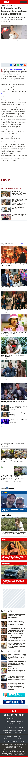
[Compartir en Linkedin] (21, 65)
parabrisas (14, 563)
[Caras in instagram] (5, 715)
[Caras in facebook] (8, 715)
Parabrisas (20, 721)
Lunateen (11, 724)
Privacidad (16, 739)
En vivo (24, 2)
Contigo (21, 728)
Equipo (22, 739)
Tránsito (21, 741)
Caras (15, 728)
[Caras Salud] (14, 696)
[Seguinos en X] (12, 715)
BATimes (17, 724)
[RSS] (20, 715)
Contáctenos (7, 739)
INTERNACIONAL (5, 5)
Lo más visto (6, 611)
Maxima (21, 732)
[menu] (2, 2)
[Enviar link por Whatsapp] (18, 65)
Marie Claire (21, 719)
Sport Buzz (8, 732)
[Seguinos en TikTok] (16, 715)
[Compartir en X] (15, 65)
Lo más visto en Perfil (10, 651)
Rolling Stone (21, 730)
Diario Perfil (7, 719)
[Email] (25, 65)
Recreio (15, 732)
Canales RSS (8, 736)
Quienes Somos (18, 736)
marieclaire (14, 515)
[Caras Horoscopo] (14, 703)
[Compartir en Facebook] (11, 65)
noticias (14, 493)
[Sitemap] (23, 715)
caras (14, 539)
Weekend (13, 721)
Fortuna (7, 721)
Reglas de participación (10, 741)
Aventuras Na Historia (9, 730)
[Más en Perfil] (10, 488)
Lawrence (4, 94)
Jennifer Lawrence (15, 69)
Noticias (14, 719)
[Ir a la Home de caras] (6, 2)
